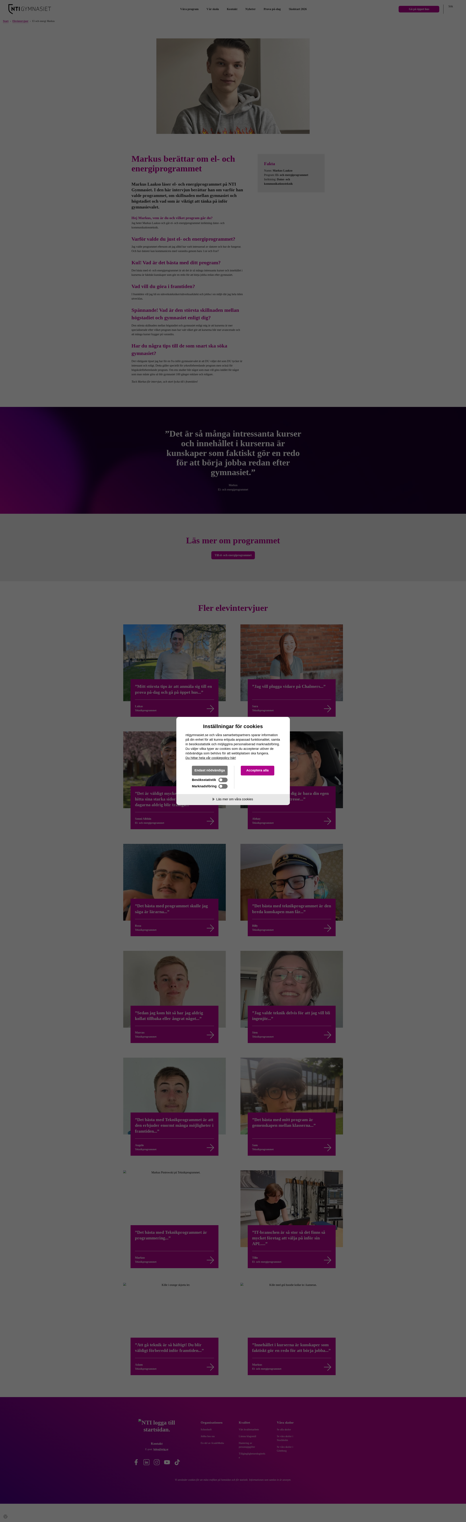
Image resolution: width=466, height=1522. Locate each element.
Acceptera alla (257, 770)
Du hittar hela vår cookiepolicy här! (210, 758)
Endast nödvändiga (209, 770)
